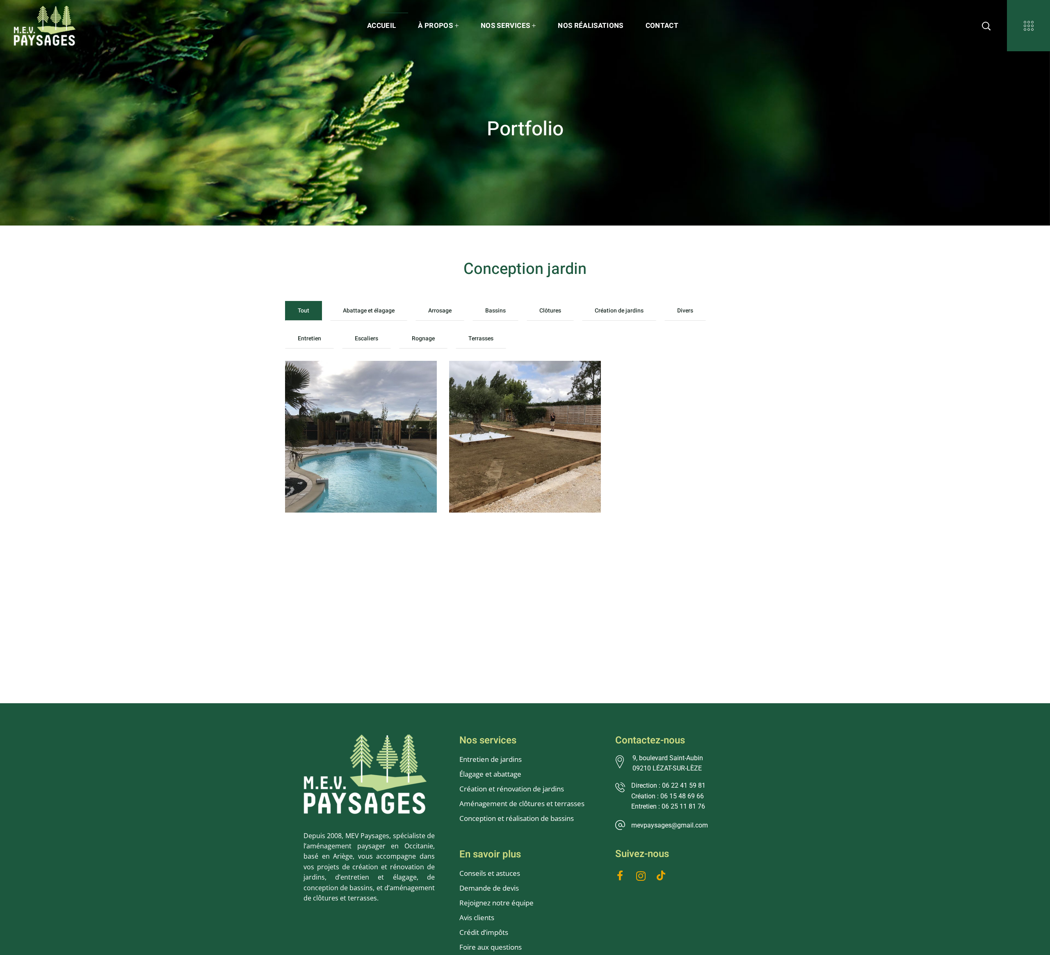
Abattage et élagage (369, 310)
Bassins (495, 310)
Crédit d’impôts (483, 932)
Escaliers (366, 338)
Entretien (309, 338)
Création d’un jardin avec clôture (520, 387)
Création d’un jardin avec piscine (355, 387)
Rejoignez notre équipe (496, 902)
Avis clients (476, 917)
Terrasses (480, 338)
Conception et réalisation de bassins (516, 818)
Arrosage (440, 310)
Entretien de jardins (491, 759)
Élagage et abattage (490, 774)
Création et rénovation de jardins (511, 788)
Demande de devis (489, 888)
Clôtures (550, 310)
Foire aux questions (490, 947)
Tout (303, 310)
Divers (685, 310)
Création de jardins (619, 310)
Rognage (423, 338)
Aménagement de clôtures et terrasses (521, 803)
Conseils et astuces (489, 873)
